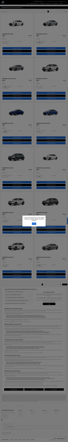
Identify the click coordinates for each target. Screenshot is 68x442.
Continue (34, 223)
